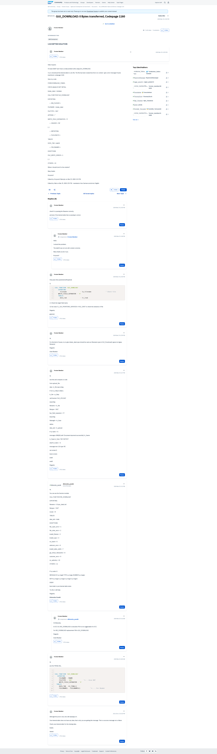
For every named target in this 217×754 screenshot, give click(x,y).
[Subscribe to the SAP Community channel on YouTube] (152, 751)
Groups (82, 2)
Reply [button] (123, 189)
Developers (90, 2)
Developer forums (92, 11)
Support (101, 751)
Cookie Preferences (110, 751)
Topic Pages (120, 2)
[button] (162, 30)
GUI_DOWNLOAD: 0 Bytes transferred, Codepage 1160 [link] (111, 6)
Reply (122, 224)
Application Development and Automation (80, 6)
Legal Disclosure (85, 751)
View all (135, 119)
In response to (68, 237)
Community (58, 2)
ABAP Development (53, 39)
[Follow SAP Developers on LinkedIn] (155, 751)
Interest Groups (65, 6)
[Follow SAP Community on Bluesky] (149, 751)
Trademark (95, 751)
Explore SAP (158, 2)
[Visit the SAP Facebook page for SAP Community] (146, 751)
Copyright (77, 751)
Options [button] (168, 16)
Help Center (111, 2)
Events (104, 2)
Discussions (94, 6)
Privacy (62, 751)
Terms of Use (69, 751)
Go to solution (110, 24)
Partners (97, 2)
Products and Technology (71, 2)
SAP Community (51, 6)
